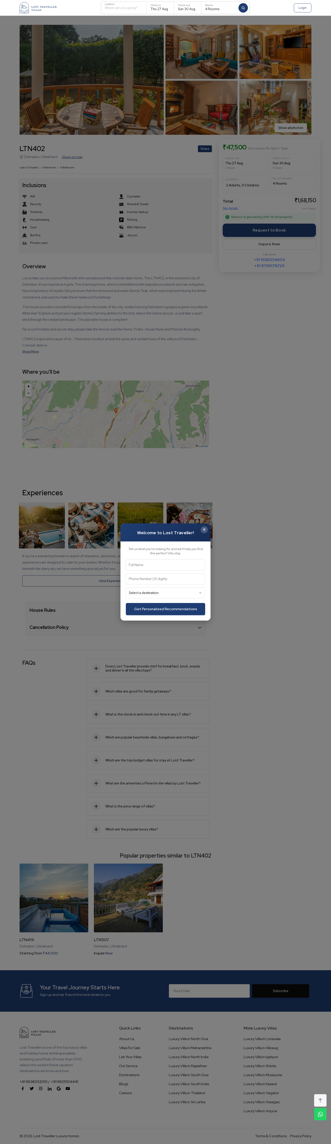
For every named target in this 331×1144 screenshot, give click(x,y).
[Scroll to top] (320, 1100)
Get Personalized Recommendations (165, 609)
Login (303, 8)
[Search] (243, 8)
